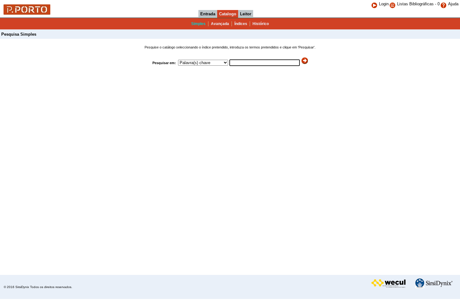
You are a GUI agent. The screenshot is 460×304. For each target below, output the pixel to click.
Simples (198, 24)
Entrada (207, 14)
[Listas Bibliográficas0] (393, 4)
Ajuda (453, 4)
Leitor (245, 14)
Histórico (261, 24)
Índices (240, 24)
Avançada (220, 24)
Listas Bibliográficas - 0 (418, 4)
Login (384, 4)
